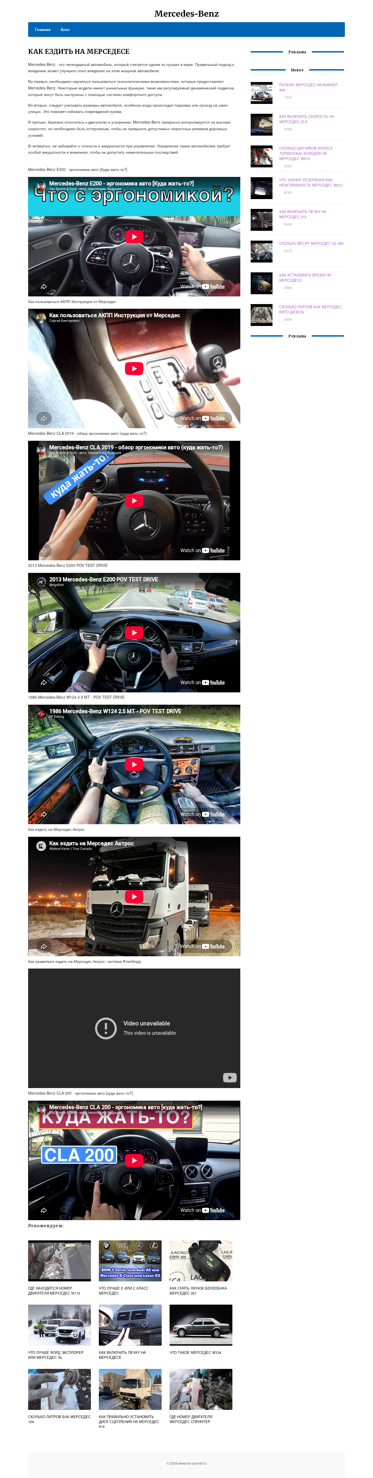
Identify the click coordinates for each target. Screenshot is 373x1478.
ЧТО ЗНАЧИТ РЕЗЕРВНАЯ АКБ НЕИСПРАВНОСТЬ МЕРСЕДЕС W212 (310, 182)
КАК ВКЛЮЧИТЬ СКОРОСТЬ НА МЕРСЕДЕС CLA (306, 119)
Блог (65, 29)
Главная (43, 29)
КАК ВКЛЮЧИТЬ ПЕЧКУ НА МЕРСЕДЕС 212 (302, 214)
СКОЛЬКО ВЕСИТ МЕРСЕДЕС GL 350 (311, 243)
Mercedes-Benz (186, 13)
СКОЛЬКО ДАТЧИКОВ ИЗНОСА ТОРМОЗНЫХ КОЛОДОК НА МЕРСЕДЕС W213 (306, 153)
